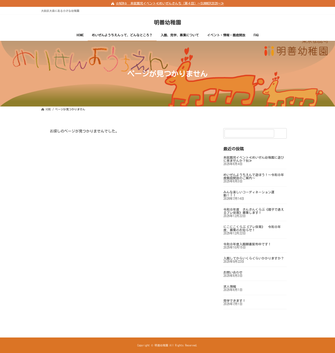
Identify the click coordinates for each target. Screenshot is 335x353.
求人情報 (229, 286)
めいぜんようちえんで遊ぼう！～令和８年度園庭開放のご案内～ (253, 176)
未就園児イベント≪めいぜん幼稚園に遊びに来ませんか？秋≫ (253, 159)
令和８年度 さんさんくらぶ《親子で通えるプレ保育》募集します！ (253, 211)
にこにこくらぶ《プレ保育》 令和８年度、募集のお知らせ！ (252, 228)
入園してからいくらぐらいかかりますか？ (253, 258)
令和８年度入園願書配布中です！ (247, 244)
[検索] (281, 133)
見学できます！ (234, 300)
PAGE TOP (323, 337)
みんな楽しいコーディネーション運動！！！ (248, 194)
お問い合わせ (232, 272)
